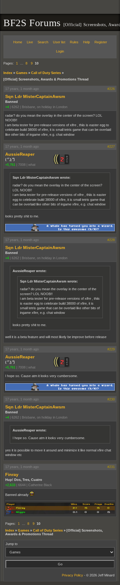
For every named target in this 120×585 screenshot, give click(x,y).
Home (17, 42)
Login (60, 51)
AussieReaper (19, 154)
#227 (111, 146)
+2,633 (10, 485)
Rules (74, 42)
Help (86, 42)
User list (59, 42)
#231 (111, 467)
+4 (7, 107)
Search (43, 42)
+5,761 (10, 164)
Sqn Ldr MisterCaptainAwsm (35, 96)
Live (30, 42)
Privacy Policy (72, 575)
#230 (111, 399)
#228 (111, 240)
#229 (111, 349)
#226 (111, 89)
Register (100, 42)
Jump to (12, 544)
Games (21, 73)
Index (7, 73)
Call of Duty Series (46, 73)
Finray (11, 474)
